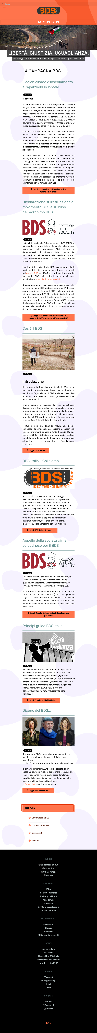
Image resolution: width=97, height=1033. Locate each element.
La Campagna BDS (40, 818)
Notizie (48, 928)
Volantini (48, 977)
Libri (48, 984)
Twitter (49, 1009)
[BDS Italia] (48, 10)
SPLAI (48, 889)
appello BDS (32, 273)
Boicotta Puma (48, 910)
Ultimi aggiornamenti (48, 935)
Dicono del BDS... (36, 710)
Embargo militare (48, 896)
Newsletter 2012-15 (48, 963)
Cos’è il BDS (32, 328)
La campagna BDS (49, 865)
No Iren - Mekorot (48, 893)
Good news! (48, 931)
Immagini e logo (48, 980)
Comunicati (37, 833)
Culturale (48, 903)
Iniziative (36, 840)
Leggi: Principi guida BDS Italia (42, 700)
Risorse (49, 875)
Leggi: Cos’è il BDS (37, 451)
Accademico (48, 900)
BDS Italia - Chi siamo (40, 461)
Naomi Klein (30, 784)
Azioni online (48, 949)
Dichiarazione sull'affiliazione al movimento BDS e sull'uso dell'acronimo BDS (48, 207)
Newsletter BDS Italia (48, 956)
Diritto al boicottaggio (48, 907)
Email (49, 1001)
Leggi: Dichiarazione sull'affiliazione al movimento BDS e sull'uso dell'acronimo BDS (48, 317)
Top (49, 1023)
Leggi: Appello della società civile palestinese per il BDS (49, 614)
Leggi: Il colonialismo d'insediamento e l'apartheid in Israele (49, 190)
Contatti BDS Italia (40, 825)
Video (48, 988)
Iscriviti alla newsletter (48, 959)
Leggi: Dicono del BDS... (39, 791)
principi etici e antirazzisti (48, 279)
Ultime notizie (49, 872)
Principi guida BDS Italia (42, 626)
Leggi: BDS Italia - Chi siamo (41, 530)
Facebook (49, 1005)
